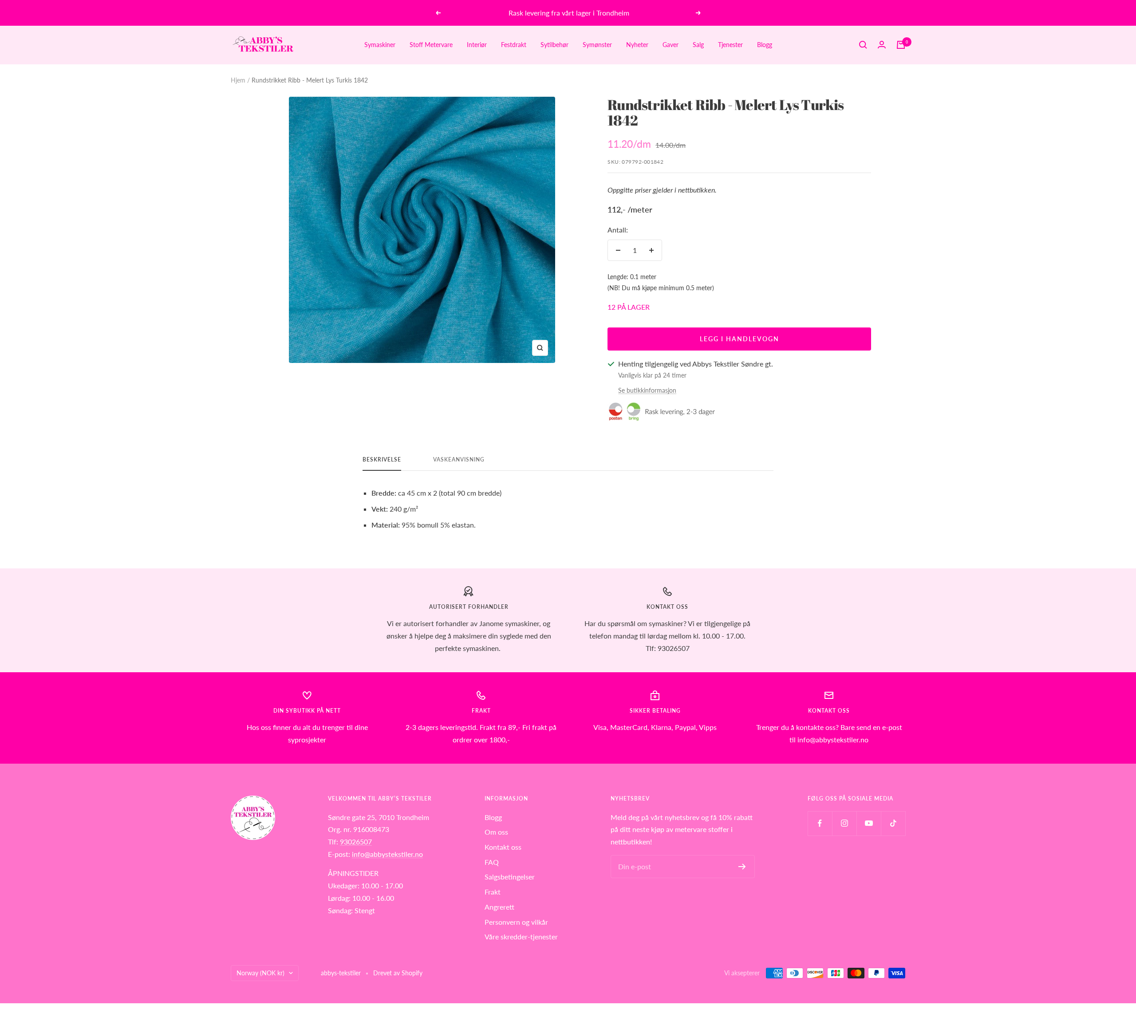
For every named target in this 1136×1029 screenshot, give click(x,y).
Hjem (238, 80)
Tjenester (730, 44)
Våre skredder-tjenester (521, 936)
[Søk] (863, 45)
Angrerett (499, 907)
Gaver (670, 44)
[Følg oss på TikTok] (893, 823)
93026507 (356, 841)
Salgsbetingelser (510, 876)
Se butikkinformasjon (647, 390)
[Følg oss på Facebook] (820, 823)
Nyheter (637, 44)
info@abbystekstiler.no (387, 854)
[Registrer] (742, 866)
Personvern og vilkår (516, 922)
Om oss (496, 832)
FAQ (492, 862)
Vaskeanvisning (459, 460)
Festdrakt (513, 44)
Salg (698, 44)
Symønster (597, 44)
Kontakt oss (503, 847)
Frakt (493, 891)
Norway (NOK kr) (260, 973)
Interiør (477, 44)
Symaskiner (379, 44)
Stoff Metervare (431, 44)
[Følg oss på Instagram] (844, 823)
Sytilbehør (554, 44)
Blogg (764, 44)
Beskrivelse (382, 460)
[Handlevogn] (900, 45)
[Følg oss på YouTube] (868, 823)
